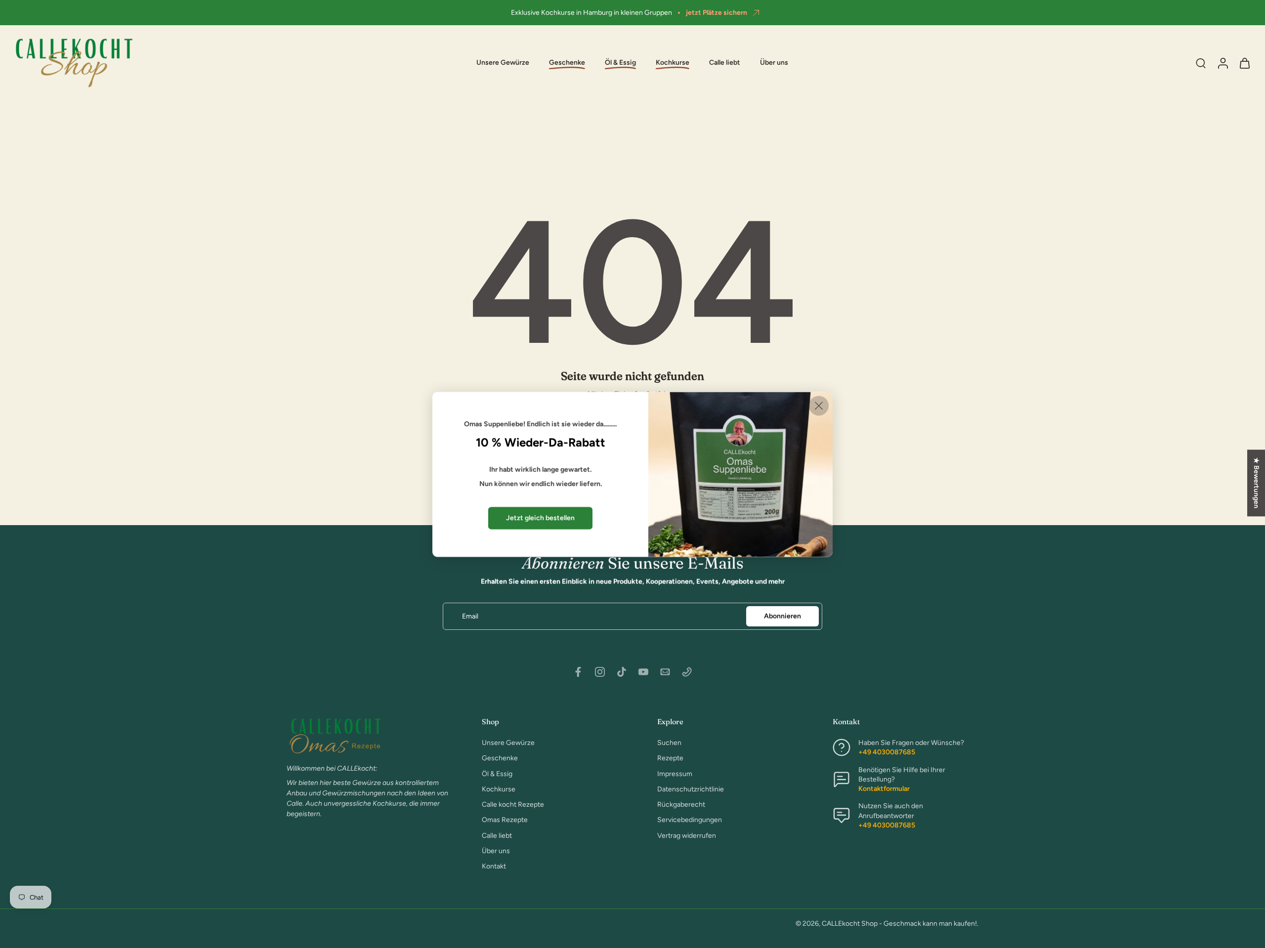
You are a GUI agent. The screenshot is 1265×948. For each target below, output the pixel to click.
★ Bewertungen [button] (1256, 482)
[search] (1201, 63)
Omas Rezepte (505, 820)
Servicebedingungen (689, 820)
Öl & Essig (497, 773)
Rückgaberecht (681, 804)
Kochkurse (498, 789)
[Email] (665, 672)
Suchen (669, 743)
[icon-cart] (1244, 62)
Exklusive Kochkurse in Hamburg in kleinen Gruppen (591, 12)
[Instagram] (600, 672)
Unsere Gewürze (502, 63)
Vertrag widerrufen (686, 835)
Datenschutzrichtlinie (690, 789)
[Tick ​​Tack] (621, 672)
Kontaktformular (884, 788)
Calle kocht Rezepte (513, 804)
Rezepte (670, 758)
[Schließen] (819, 405)
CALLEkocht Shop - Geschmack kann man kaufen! (899, 923)
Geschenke (500, 758)
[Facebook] (578, 672)
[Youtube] (643, 672)
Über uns (774, 63)
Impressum (674, 773)
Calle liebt (724, 63)
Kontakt (494, 866)
